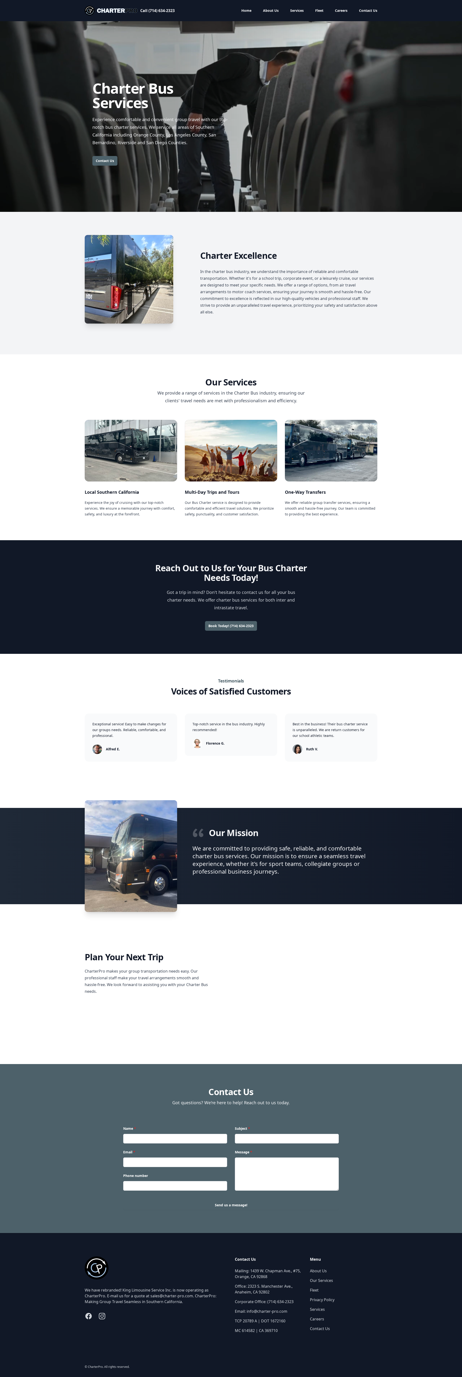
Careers (341, 10)
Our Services (321, 1280)
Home (246, 10)
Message (243, 1152)
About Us (271, 10)
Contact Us (368, 10)
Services (297, 10)
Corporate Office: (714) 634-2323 (264, 1301)
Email (129, 1152)
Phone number (135, 1175)
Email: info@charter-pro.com (261, 1311)
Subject (242, 1128)
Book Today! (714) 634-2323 (231, 626)
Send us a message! (231, 1205)
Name (129, 1128)
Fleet (319, 10)
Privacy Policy (322, 1299)
